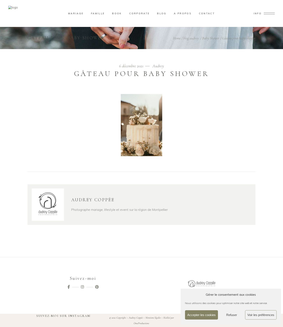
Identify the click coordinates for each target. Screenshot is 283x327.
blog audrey (191, 38)
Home (177, 38)
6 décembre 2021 (131, 66)
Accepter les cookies (201, 315)
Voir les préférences (260, 315)
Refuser (231, 315)
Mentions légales (153, 317)
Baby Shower (210, 38)
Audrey (158, 66)
